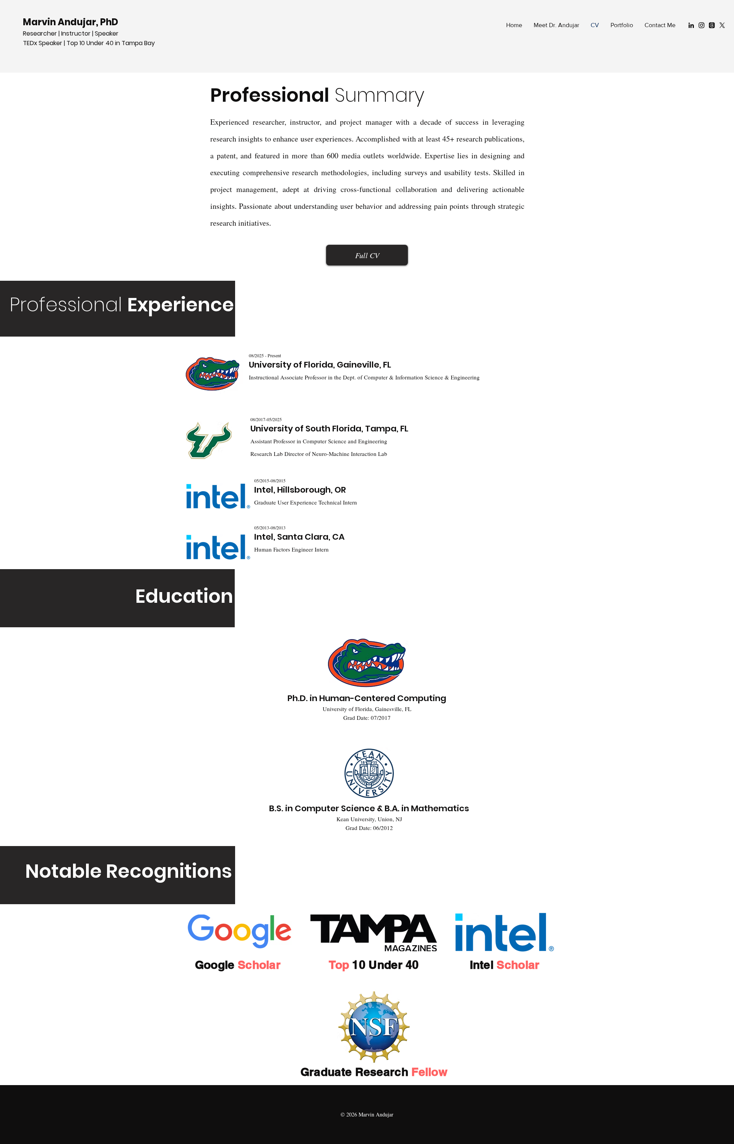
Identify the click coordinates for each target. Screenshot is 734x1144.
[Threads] (712, 25)
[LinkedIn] (691, 25)
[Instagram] (701, 25)
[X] (722, 25)
